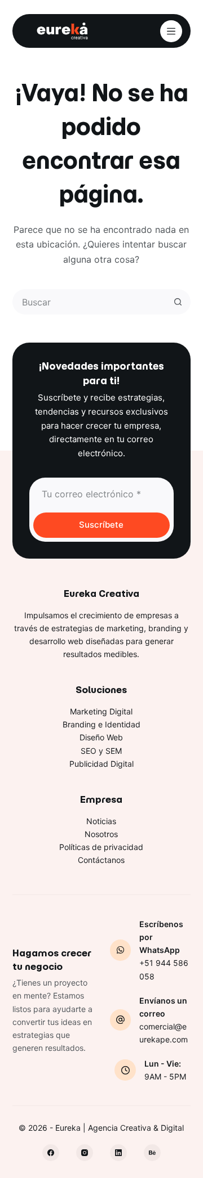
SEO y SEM (101, 751)
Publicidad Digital (101, 763)
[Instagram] (84, 1152)
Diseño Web (101, 737)
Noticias (101, 821)
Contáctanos (101, 860)
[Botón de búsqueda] (177, 301)
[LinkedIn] (118, 1152)
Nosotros (101, 834)
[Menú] (171, 31)
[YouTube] (152, 1152)
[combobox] (90, 301)
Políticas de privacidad (101, 847)
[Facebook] (50, 1152)
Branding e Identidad (101, 724)
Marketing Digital (101, 711)
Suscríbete (101, 524)
